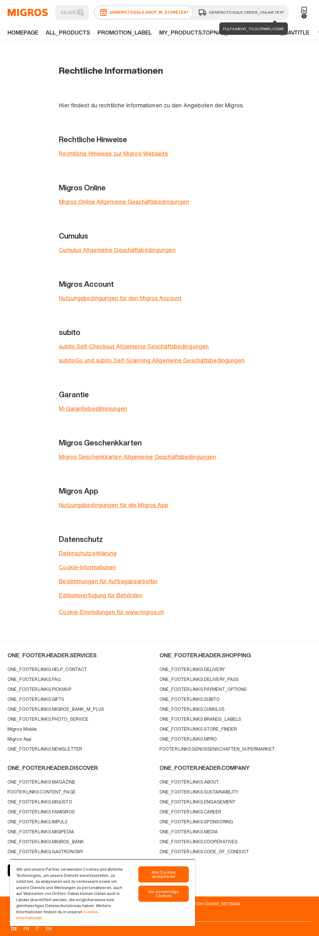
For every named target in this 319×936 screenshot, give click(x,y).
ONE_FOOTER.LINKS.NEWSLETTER (44, 749)
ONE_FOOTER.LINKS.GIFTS (35, 699)
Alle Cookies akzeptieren (163, 874)
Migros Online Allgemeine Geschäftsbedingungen (124, 202)
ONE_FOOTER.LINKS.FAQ (34, 679)
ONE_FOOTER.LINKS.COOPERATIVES (199, 841)
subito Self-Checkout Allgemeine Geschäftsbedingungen (134, 346)
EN (49, 928)
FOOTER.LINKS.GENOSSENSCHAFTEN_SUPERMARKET (217, 749)
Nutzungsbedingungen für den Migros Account (120, 298)
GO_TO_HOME (27, 12)
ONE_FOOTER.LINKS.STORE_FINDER (198, 729)
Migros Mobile (22, 729)
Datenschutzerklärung (88, 553)
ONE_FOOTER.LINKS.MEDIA (189, 831)
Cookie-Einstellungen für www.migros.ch (111, 612)
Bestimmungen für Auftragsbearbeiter (108, 581)
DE (14, 928)
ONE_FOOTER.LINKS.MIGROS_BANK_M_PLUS (55, 709)
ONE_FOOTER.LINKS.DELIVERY (192, 669)
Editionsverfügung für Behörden (100, 595)
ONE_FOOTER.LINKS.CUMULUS (192, 709)
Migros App (19, 739)
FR (26, 928)
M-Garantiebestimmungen (93, 408)
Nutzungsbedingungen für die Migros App (113, 505)
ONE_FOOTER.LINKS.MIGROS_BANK (45, 841)
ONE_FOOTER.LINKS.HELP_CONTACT (47, 669)
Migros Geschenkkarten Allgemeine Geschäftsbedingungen (137, 457)
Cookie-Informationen (87, 567)
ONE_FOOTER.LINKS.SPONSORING (196, 821)
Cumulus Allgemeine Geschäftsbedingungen (117, 250)
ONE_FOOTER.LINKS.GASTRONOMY (45, 851)
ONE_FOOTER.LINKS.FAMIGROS (41, 811)
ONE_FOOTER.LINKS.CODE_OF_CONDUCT (204, 851)
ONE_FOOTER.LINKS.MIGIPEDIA (40, 831)
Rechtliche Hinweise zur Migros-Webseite (113, 153)
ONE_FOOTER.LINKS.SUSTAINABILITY (199, 792)
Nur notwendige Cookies (163, 894)
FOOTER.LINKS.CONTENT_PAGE (41, 792)
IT (37, 928)
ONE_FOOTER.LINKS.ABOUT (189, 782)
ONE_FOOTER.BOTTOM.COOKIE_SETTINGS (199, 903)
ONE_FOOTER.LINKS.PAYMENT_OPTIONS (203, 689)
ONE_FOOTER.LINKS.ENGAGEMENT (198, 802)
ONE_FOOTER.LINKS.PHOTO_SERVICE (47, 719)
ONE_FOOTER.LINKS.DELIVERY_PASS (199, 679)
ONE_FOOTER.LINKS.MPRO (188, 739)
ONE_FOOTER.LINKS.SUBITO (190, 699)
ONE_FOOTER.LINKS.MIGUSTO (39, 802)
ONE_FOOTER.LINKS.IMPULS (37, 821)
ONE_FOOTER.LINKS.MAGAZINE (41, 782)
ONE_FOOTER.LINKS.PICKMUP (39, 689)
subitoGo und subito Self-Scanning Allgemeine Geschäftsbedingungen (152, 360)
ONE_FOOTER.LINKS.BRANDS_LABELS (200, 719)
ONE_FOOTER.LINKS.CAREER (190, 811)
